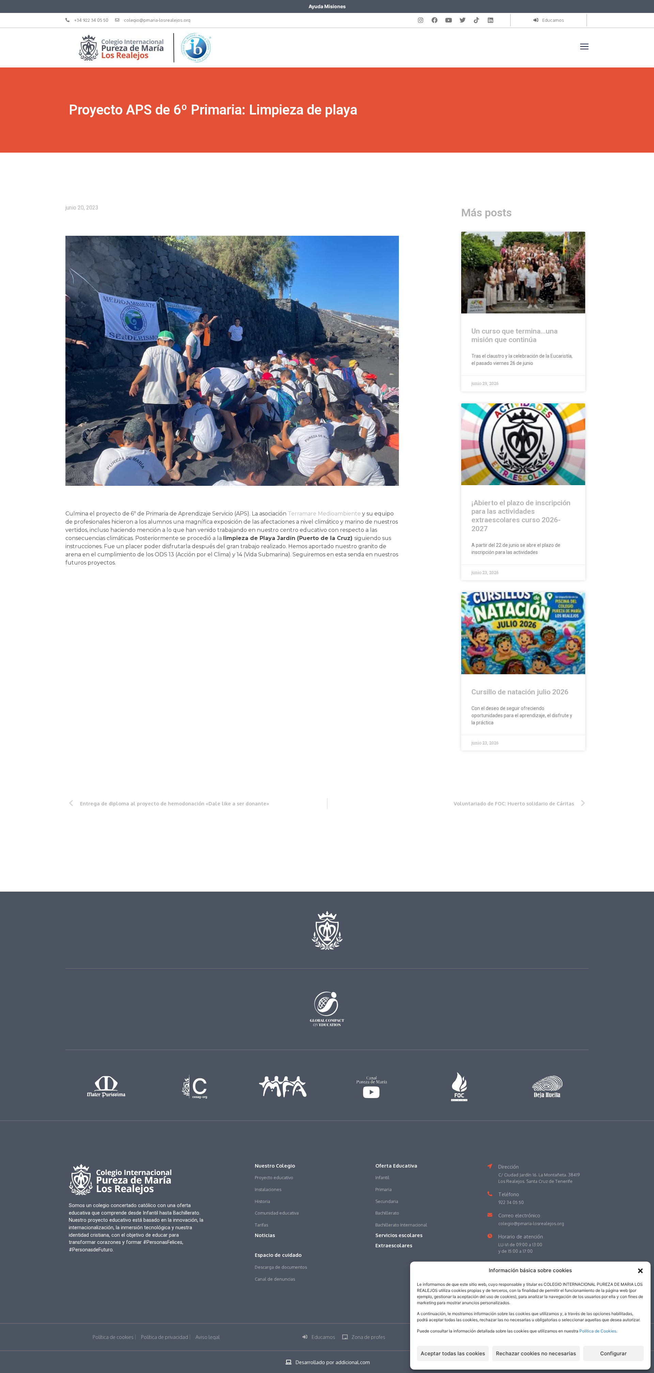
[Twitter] (462, 20)
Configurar (613, 1353)
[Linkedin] (490, 20)
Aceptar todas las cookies (453, 1353)
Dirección (508, 1166)
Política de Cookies (597, 1330)
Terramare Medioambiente (324, 513)
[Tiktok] (476, 20)
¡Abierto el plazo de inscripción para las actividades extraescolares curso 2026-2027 (521, 516)
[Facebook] (435, 20)
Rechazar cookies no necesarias (536, 1353)
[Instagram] (421, 20)
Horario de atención (520, 1236)
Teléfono (508, 1194)
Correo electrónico (519, 1215)
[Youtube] (448, 20)
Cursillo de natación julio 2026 (520, 692)
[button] (640, 1270)
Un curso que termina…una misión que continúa (514, 335)
